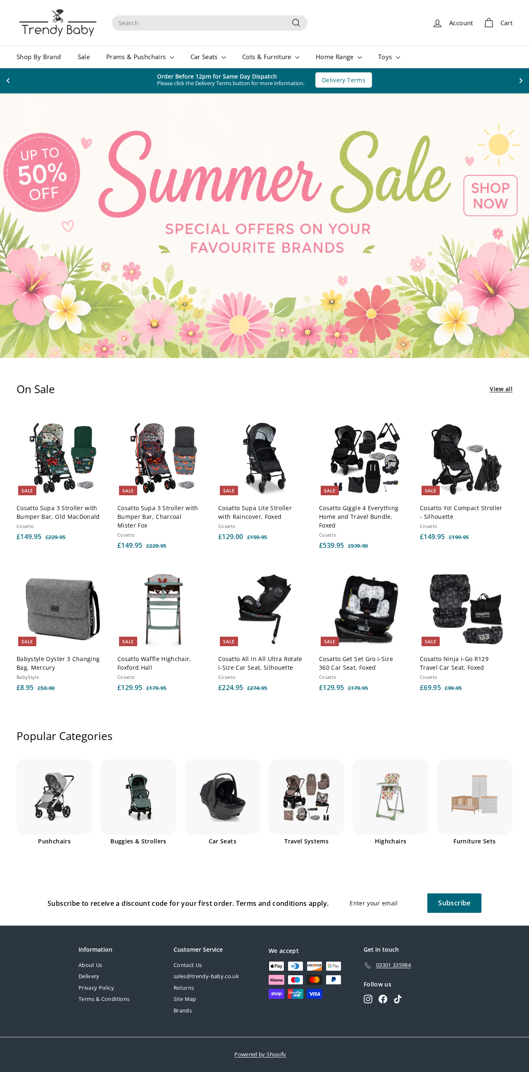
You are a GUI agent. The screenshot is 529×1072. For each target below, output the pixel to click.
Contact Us (188, 965)
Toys (386, 57)
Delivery (89, 976)
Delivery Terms (339, 80)
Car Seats (205, 57)
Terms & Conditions (104, 999)
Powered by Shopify (260, 1054)
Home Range (335, 57)
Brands (183, 1010)
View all (501, 389)
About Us (90, 965)
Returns (184, 987)
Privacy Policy (96, 987)
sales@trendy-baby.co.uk (206, 976)
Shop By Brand (39, 57)
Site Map (185, 999)
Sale (84, 57)
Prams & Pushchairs (137, 57)
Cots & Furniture (267, 57)
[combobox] (210, 23)
